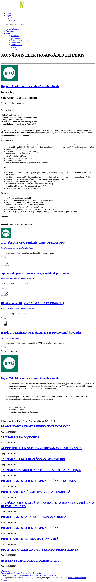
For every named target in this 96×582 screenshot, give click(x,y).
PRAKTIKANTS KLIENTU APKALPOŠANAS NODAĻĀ (38, 481)
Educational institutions (20, 40)
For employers (11, 20)
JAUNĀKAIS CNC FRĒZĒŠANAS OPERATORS (33, 242)
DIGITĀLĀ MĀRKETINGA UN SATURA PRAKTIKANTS (39, 549)
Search (8, 13)
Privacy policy (26, 573)
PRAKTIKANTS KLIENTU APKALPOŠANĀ (31, 528)
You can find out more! (77, 578)
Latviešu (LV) (38, 575)
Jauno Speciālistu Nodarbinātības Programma (17, 278)
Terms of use (38, 573)
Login (8, 15)
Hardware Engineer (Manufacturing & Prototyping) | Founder (41, 332)
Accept (4, 580)
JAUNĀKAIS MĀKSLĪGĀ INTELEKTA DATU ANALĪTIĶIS (41, 470)
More (8, 33)
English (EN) (6, 575)
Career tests (15, 42)
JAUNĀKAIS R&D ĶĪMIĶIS (20, 437)
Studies (14, 49)
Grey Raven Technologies (10, 338)
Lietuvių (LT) (26, 575)
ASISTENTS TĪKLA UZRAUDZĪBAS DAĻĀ (30, 560)
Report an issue (7, 573)
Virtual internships (13, 29)
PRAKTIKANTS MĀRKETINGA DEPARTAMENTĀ (35, 491)
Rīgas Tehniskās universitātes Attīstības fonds (30, 86)
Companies (10, 31)
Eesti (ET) (16, 575)
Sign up (9, 18)
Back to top (6, 571)
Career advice (16, 45)
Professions (15, 38)
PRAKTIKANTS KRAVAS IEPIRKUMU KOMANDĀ (36, 426)
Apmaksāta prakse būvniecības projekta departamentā (36, 273)
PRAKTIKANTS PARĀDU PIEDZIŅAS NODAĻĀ (33, 517)
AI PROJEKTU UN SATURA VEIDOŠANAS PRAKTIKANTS (41, 448)
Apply (3, 257)
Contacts (17, 573)
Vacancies (15, 36)
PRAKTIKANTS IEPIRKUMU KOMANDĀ (29, 538)
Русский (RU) (50, 575)
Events (13, 47)
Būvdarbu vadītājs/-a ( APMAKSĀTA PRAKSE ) (32, 303)
